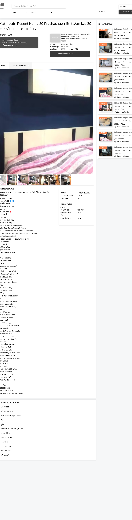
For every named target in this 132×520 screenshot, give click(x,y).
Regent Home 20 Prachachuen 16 (75, 34)
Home (14, 12)
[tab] (20, 65)
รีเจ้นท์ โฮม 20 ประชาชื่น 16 (70, 36)
